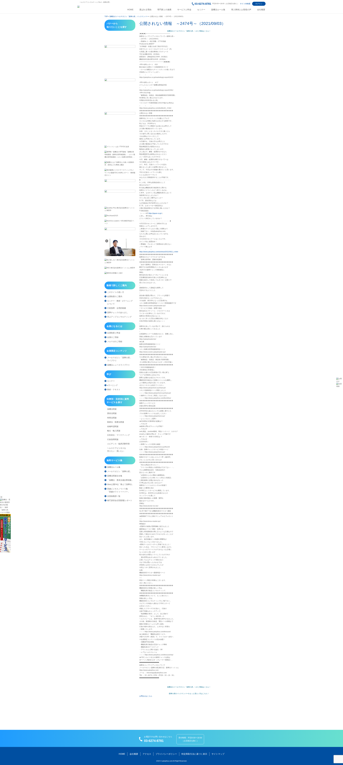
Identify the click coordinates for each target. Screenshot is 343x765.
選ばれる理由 (145, 10)
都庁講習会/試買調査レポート (119, 500)
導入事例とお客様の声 (241, 10)
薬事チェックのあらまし (117, 312)
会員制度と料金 (113, 333)
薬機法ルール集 (218, 10)
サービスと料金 (184, 10)
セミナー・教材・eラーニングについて (120, 302)
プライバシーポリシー (166, 754)
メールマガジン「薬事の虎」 (119, 471)
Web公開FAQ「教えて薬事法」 (120, 484)
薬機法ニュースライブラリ (118, 365)
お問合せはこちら (145, 696)
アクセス (147, 754)
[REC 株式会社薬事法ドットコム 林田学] (120, 268)
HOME (130, 10)
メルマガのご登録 (114, 341)
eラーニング (112, 385)
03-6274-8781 (203, 3)
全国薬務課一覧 (113, 496)
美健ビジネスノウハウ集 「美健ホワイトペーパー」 (118, 490)
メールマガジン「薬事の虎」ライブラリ (119, 359)
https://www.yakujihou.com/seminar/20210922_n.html (158, 252)
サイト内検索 (245, 4)
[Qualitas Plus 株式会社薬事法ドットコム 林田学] (120, 209)
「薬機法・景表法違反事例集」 (120, 480)
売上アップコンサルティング (119, 317)
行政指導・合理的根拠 (116, 308)
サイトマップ (218, 754)
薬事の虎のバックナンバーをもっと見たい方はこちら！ (189, 694)
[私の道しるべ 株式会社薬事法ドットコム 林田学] (120, 261)
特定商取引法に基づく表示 (194, 754)
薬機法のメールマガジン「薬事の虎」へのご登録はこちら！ (189, 31)
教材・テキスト (113, 389)
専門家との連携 (164, 10)
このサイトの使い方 (115, 292)
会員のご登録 (112, 337)
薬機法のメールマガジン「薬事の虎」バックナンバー (128, 16)
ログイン (258, 4)
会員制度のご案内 (114, 296)
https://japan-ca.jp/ (155, 213)
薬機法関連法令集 (114, 476)
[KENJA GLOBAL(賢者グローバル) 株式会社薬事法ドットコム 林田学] (120, 247)
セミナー (201, 10)
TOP (106, 16)
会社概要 (261, 10)
